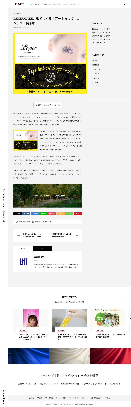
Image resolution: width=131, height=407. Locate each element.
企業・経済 (48, 222)
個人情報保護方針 (96, 398)
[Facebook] (3, 396)
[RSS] (3, 403)
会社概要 (31, 398)
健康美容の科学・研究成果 (101, 36)
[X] (3, 393)
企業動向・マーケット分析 (101, 29)
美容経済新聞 (26, 222)
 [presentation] (123, 302)
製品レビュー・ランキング (101, 32)
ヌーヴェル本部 (74, 398)
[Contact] (3, 401)
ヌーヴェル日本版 (61, 398)
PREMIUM (95, 74)
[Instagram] (3, 391)
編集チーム (85, 398)
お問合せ (107, 398)
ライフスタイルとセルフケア (102, 39)
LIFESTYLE (96, 69)
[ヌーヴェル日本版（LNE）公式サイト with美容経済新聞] (19, 4)
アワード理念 (49, 398)
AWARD (94, 60)
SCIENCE (95, 82)
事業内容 (39, 398)
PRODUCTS (96, 78)
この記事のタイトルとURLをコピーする (48, 105)
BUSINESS (37, 222)
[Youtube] (4, 398)
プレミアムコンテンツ (99, 43)
